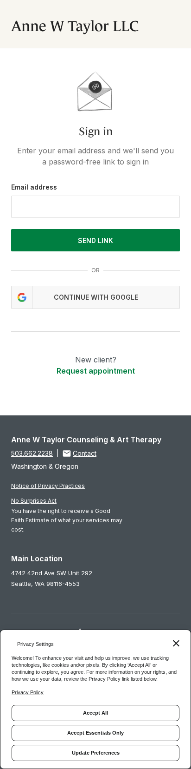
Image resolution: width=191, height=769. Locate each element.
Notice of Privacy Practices (48, 485)
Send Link (95, 240)
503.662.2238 (32, 453)
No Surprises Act (34, 500)
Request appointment (96, 370)
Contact (84, 453)
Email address (34, 187)
